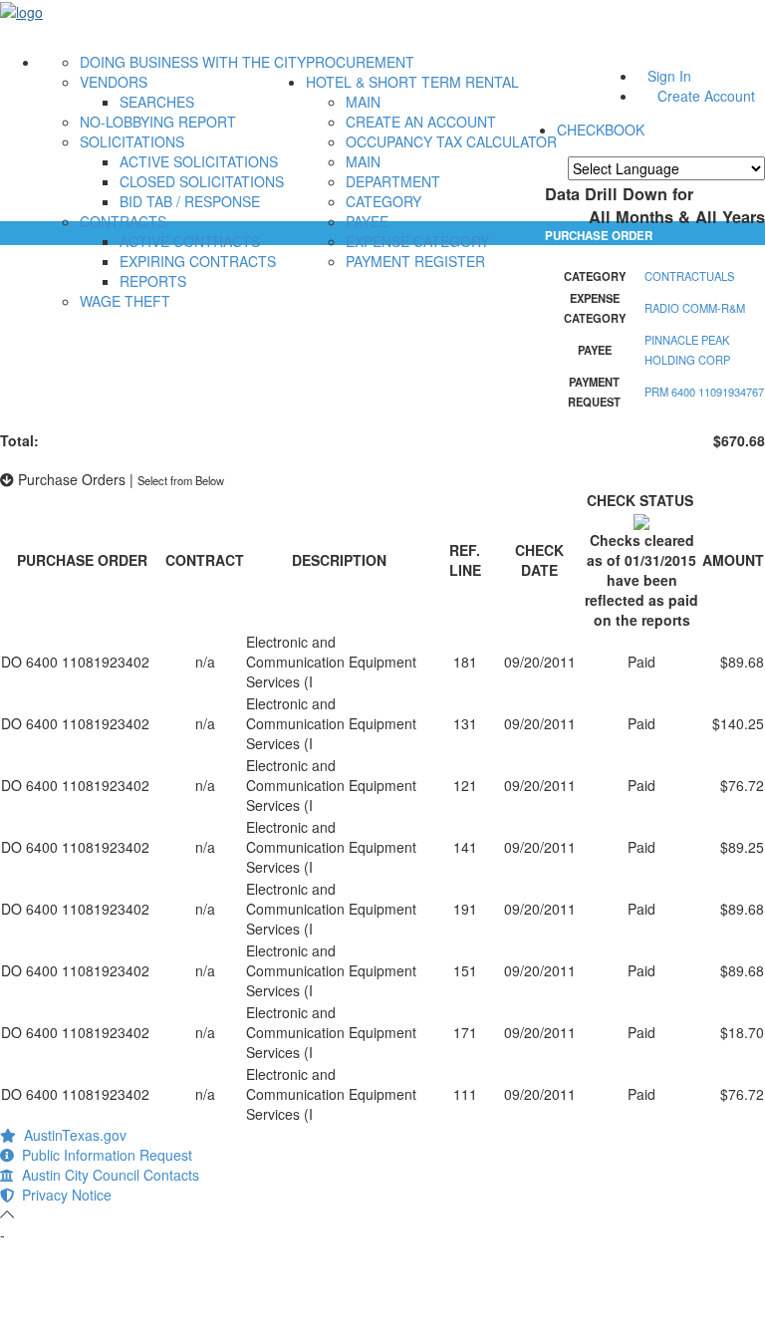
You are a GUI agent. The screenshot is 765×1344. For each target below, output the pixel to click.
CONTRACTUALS (689, 276)
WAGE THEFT (125, 301)
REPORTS (153, 281)
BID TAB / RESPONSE (190, 201)
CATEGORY (383, 201)
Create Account (706, 96)
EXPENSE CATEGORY (417, 241)
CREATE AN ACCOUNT (421, 122)
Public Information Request (103, 1155)
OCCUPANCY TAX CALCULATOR (451, 141)
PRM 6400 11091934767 (704, 392)
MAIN (363, 102)
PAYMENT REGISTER (415, 261)
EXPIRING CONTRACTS (198, 261)
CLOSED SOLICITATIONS (202, 181)
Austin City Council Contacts (106, 1175)
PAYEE (367, 221)
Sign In (669, 76)
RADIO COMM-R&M (694, 308)
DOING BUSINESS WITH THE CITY (193, 62)
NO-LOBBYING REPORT (158, 122)
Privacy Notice (63, 1195)
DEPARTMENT (393, 181)
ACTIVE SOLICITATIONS (199, 161)
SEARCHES (157, 102)
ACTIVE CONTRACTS (190, 241)
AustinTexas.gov (71, 1135)
